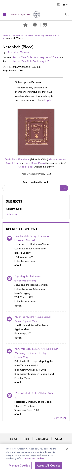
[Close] (66, 449)
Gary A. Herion (58, 159)
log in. (48, 100)
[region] (36, 457)
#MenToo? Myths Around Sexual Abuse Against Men (33, 319)
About (58, 438)
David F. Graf (12, 163)
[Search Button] (67, 14)
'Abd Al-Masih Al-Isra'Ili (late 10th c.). (34, 395)
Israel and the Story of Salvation (32, 236)
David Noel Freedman (17, 159)
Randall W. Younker (18, 52)
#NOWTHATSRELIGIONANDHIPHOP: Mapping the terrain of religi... (36, 351)
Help (26, 438)
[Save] (25, 25)
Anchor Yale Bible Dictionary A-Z (30, 61)
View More (60, 417)
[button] (35, 25)
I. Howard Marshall (24, 240)
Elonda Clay (21, 357)
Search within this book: (36, 182)
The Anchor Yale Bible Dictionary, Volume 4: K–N (35, 35)
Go (64, 188)
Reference (12, 214)
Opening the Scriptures (28, 276)
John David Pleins (35, 163)
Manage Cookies (19, 465)
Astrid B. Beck (26, 166)
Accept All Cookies (48, 465)
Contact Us (42, 438)
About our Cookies (34, 458)
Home (5, 35)
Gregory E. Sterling (25, 280)
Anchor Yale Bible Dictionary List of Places (35, 57)
